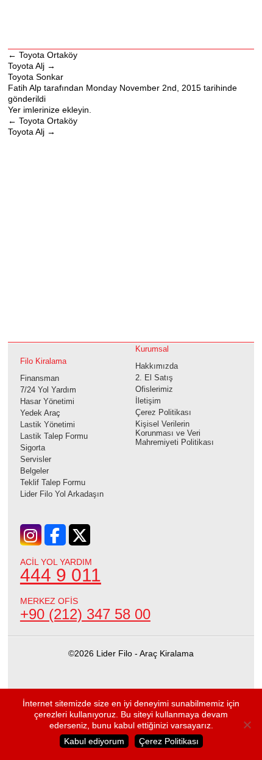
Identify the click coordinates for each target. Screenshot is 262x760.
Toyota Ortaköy (42, 55)
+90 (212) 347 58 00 (85, 614)
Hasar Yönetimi (47, 401)
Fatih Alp (24, 88)
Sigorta (32, 447)
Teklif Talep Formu (52, 482)
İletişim (148, 400)
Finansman (39, 378)
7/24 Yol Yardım (48, 389)
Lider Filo (131, 23)
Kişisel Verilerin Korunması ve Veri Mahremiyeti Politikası (174, 433)
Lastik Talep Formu (54, 436)
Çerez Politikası (163, 412)
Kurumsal (152, 348)
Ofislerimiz (154, 389)
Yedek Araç (40, 412)
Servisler (35, 459)
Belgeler (34, 470)
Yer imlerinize (34, 110)
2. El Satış (154, 377)
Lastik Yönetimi (47, 424)
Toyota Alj (31, 66)
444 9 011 (60, 575)
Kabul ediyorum (94, 741)
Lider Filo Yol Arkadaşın (62, 494)
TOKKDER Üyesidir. (131, 692)
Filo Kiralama (43, 361)
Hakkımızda (156, 366)
